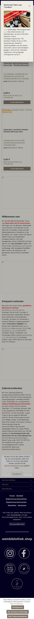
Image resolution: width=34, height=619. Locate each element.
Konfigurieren (17, 607)
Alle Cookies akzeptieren (17, 616)
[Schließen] (29, 6)
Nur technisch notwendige (17, 612)
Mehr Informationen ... (17, 603)
